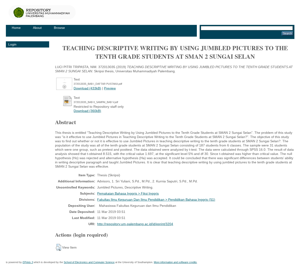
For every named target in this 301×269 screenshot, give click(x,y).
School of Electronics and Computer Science (89, 262)
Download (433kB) (87, 88)
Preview (110, 88)
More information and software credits (175, 262)
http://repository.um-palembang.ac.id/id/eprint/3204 (135, 224)
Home (16, 28)
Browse (59, 28)
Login (12, 44)
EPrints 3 (28, 262)
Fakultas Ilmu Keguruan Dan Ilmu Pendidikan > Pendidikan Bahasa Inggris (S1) (156, 199)
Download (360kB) (87, 111)
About (37, 28)
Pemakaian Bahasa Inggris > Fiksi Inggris (128, 193)
